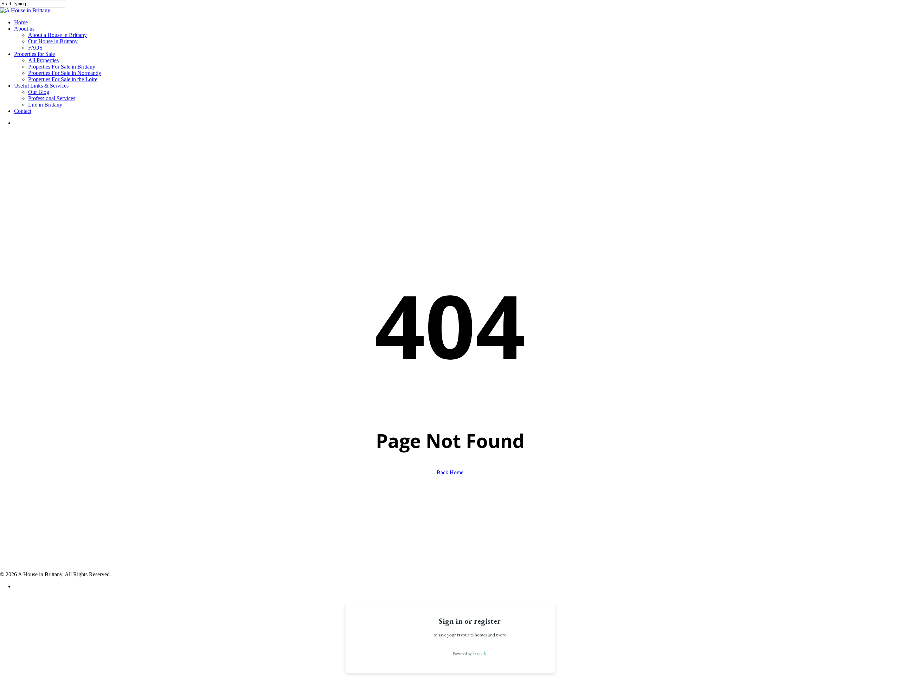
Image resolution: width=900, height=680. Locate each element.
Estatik (479, 653)
